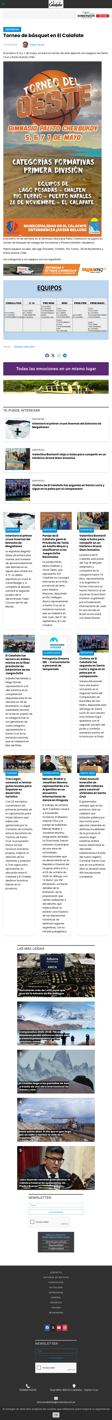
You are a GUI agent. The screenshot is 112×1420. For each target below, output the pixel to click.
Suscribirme (56, 1212)
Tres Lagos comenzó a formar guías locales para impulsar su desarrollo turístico (18, 787)
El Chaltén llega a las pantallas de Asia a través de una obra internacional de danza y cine (44, 1086)
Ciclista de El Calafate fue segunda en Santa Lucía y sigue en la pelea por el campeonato (68, 487)
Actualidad (56, 1287)
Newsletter (40, 1197)
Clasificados (52, 653)
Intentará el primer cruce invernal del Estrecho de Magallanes (66, 425)
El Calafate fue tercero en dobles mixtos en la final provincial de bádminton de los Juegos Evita (17, 664)
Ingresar (57, 1313)
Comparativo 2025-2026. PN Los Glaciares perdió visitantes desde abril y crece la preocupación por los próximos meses (44, 1036)
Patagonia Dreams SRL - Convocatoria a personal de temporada (56, 664)
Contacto (56, 1272)
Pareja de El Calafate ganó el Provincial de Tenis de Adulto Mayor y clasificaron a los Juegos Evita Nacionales (55, 546)
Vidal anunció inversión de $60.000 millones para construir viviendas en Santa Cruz (92, 787)
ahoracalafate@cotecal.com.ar (56, 1402)
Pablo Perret (37, 44)
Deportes (12, 29)
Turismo (12, 773)
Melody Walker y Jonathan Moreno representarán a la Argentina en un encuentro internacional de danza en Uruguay (55, 789)
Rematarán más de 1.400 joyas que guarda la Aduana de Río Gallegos (42, 992)
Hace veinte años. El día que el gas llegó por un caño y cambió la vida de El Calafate (45, 1135)
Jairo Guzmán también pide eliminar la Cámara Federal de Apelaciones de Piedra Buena (44, 1183)
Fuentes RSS (56, 1282)
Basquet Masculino (24, 346)
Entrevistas (51, 773)
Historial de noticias (56, 1277)
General (56, 1297)
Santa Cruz (87, 773)
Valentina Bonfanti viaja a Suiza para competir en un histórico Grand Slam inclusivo (69, 456)
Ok (56, 1415)
